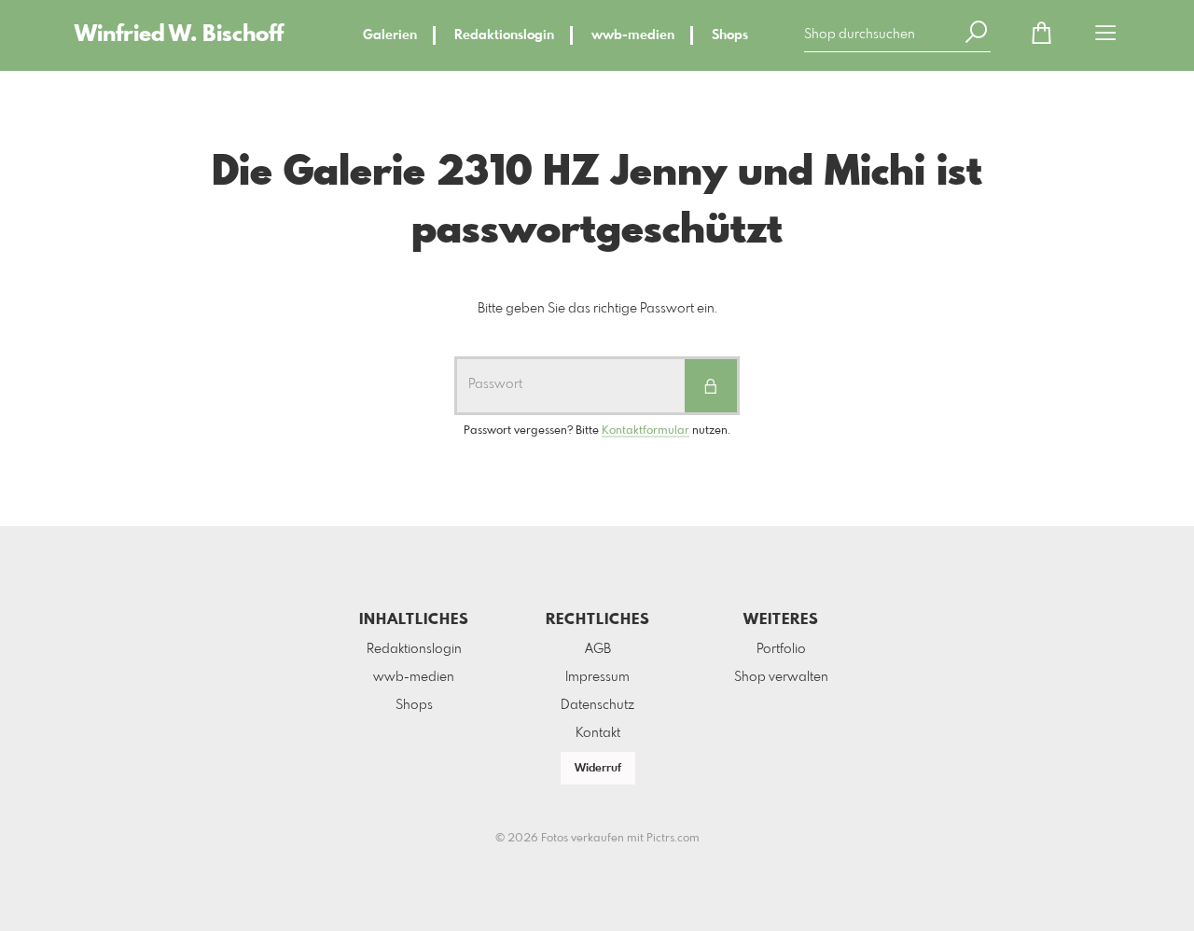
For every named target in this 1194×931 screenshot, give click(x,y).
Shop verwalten (781, 677)
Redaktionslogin (504, 35)
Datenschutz (597, 705)
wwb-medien (632, 35)
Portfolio (781, 649)
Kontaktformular (645, 431)
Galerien (390, 35)
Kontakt (598, 733)
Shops (730, 35)
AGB (598, 649)
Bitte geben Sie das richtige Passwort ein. (597, 308)
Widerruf (598, 768)
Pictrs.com (673, 838)
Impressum (597, 677)
